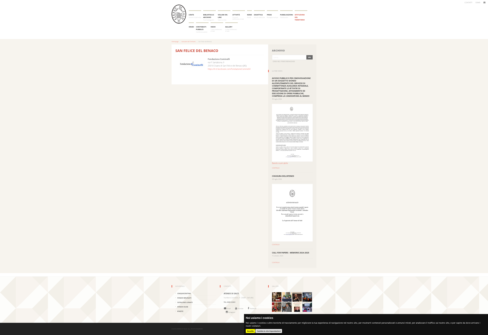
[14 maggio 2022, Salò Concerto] (276, 296)
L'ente (195, 16)
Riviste (180, 311)
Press (272, 16)
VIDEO (216, 29)
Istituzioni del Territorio (300, 17)
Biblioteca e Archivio (208, 17)
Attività (238, 17)
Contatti (468, 2)
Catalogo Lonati (185, 302)
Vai (309, 57)
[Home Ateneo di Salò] (179, 14)
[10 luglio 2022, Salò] (287, 296)
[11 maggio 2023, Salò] (307, 296)
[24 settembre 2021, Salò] (297, 307)
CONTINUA (275, 168)
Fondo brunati (184, 298)
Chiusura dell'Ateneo (283, 176)
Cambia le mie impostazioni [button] (269, 331)
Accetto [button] (250, 331)
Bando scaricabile (280, 163)
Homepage (175, 41)
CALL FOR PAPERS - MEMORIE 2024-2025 (290, 252)
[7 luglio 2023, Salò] (307, 307)
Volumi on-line (223, 17)
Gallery (231, 29)
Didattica (259, 16)
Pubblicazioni (286, 16)
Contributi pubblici (201, 29)
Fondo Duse (182, 307)
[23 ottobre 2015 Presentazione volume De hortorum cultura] (297, 296)
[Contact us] (484, 3)
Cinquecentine (184, 293)
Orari (477, 2)
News (249, 16)
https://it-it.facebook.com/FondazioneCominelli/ (229, 69)
